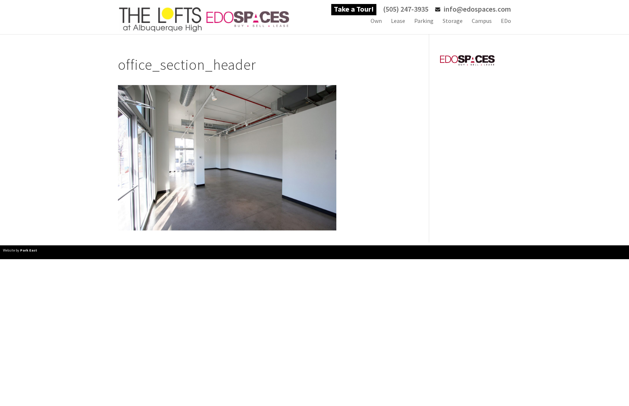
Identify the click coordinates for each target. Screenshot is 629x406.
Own (376, 21)
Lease (398, 21)
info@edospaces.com (477, 10)
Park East (28, 250)
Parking (424, 21)
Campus (482, 21)
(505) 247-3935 (405, 10)
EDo (506, 21)
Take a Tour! (354, 10)
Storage (453, 21)
